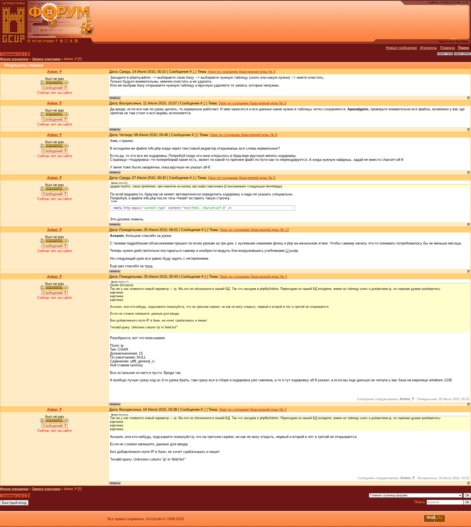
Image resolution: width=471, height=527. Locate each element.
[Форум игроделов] (29, 42)
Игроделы (428, 48)
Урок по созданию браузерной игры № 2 (253, 277)
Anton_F (54, 72)
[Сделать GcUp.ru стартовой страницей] (61, 42)
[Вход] (56, 42)
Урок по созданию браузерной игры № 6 (243, 135)
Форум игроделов (14, 59)
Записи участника (46, 59)
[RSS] (76, 42)
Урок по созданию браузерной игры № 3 (241, 72)
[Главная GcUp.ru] (14, 42)
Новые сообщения (401, 48)
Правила (447, 48)
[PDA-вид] (71, 42)
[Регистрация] (43, 42)
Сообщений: (54, 88)
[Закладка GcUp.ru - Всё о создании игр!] (66, 42)
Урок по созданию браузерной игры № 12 (254, 230)
